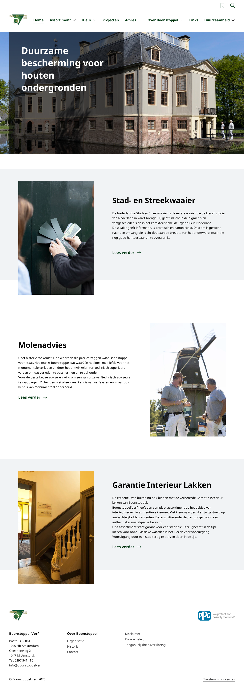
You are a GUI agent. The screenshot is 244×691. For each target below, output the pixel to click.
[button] (222, 5)
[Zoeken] (232, 5)
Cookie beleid (134, 639)
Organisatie (75, 641)
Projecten (111, 20)
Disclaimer (132, 634)
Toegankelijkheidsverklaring (145, 645)
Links (193, 20)
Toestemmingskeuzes (219, 679)
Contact (72, 652)
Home (38, 20)
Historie (73, 646)
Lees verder (123, 252)
